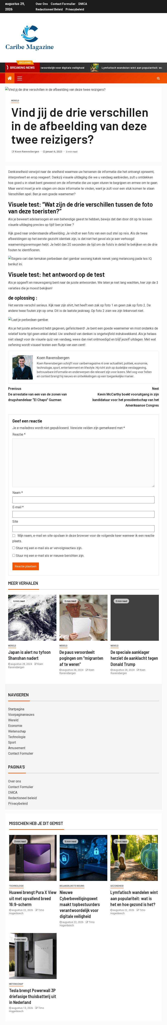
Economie (15, 726)
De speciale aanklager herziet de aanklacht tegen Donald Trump (134, 658)
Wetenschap (17, 731)
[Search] (158, 78)
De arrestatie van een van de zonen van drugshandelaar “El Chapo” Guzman (37, 394)
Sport (12, 742)
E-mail (18, 507)
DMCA (82, 4)
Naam (17, 493)
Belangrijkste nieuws (72, 886)
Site (15, 521)
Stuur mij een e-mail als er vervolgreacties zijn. (49, 548)
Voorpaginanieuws (21, 715)
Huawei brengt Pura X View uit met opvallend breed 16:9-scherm (32, 898)
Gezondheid (117, 886)
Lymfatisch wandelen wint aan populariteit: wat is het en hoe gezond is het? (134, 898)
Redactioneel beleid (49, 9)
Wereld (15, 101)
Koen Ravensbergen (27, 151)
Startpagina (16, 709)
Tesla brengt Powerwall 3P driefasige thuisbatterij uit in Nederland (32, 996)
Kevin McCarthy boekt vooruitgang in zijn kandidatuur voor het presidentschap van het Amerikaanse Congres (125, 397)
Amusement (16, 748)
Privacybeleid (75, 9)
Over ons (42, 4)
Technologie (16, 737)
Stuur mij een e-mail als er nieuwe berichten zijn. (50, 556)
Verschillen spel (19, 194)
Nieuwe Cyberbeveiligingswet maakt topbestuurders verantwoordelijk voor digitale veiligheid (80, 904)
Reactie (18, 434)
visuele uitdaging (75, 177)
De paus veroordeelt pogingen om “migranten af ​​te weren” (81, 658)
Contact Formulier (63, 4)
